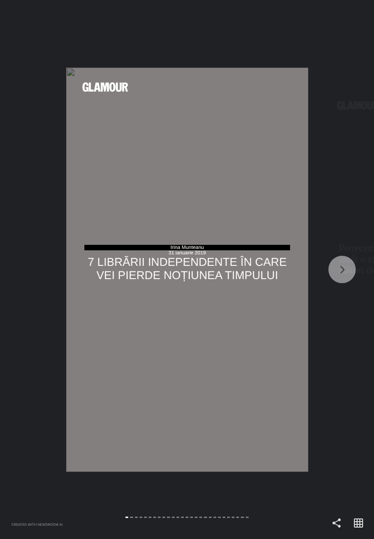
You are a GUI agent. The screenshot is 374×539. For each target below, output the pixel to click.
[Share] (337, 523)
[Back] (93, 269)
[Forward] (280, 269)
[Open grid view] (358, 523)
